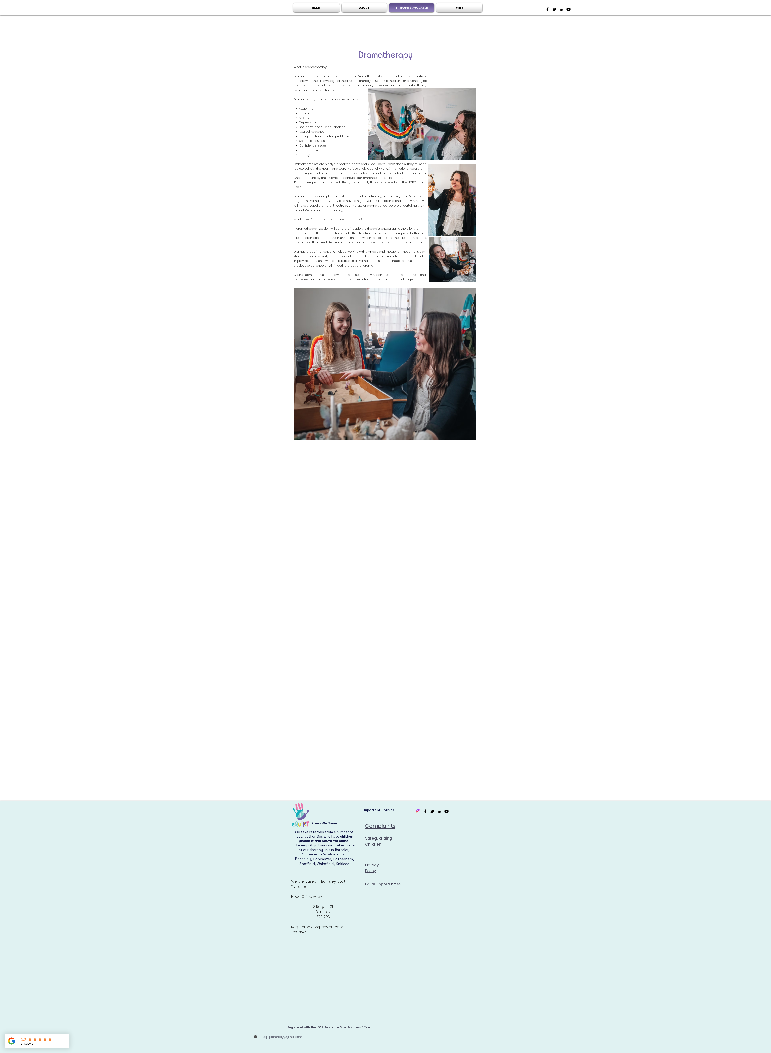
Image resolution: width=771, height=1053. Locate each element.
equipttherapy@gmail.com (282, 1037)
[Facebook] (547, 9)
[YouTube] (568, 9)
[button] (364, 7)
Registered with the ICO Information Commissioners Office (328, 1027)
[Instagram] (418, 811)
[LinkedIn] (561, 9)
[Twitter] (554, 9)
